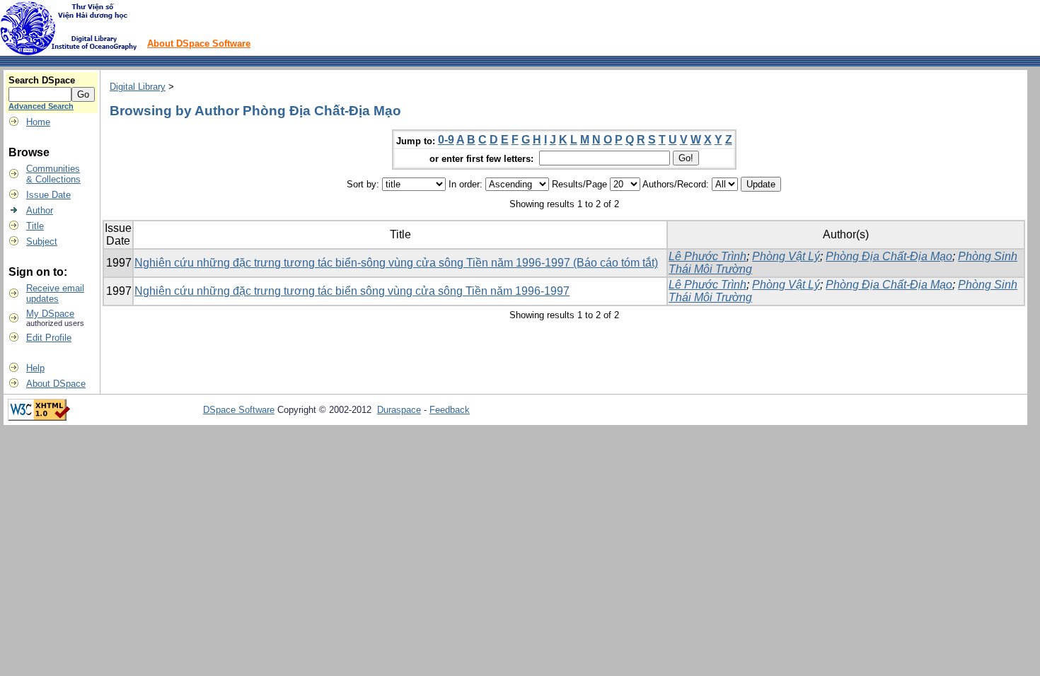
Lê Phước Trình (707, 256)
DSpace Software (239, 409)
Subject (41, 241)
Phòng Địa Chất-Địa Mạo (889, 256)
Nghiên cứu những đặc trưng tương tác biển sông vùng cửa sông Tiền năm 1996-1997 (352, 291)
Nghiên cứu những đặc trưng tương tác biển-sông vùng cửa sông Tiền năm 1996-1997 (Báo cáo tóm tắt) (396, 263)
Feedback (449, 409)
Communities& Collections (53, 174)
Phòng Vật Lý (786, 256)
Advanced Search (41, 106)
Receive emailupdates (55, 293)
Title (35, 226)
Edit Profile (48, 337)
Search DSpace (41, 80)
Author (39, 210)
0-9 (446, 140)
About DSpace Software (198, 43)
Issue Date (48, 195)
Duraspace (399, 409)
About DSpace (56, 383)
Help (35, 368)
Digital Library (138, 86)
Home (38, 122)
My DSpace (50, 313)
